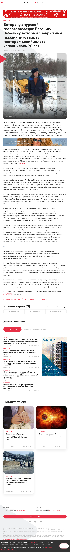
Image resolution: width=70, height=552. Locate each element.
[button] (41, 522)
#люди (7, 299)
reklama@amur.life (54, 510)
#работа (44, 299)
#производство (31, 299)
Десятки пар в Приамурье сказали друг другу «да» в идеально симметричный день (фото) (17, 436)
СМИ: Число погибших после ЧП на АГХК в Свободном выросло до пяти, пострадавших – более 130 (20, 363)
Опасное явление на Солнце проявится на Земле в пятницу (50, 435)
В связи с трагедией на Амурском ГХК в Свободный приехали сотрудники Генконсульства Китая (18, 481)
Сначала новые (51, 307)
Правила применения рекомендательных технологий (15, 539)
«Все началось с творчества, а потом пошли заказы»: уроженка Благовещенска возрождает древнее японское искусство (21, 341)
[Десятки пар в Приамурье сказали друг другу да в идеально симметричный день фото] (30, 446)
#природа (17, 299)
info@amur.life (21, 510)
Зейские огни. (24, 163)
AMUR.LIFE (7, 294)
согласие (34, 542)
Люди (5, 337)
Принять (64, 546)
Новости (6, 20)
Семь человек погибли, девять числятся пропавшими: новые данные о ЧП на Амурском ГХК (20, 352)
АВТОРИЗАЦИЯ (12, 329)
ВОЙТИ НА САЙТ (35, 516)
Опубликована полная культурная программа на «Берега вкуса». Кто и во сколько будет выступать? (20, 386)
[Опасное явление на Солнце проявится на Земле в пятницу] (63, 446)
